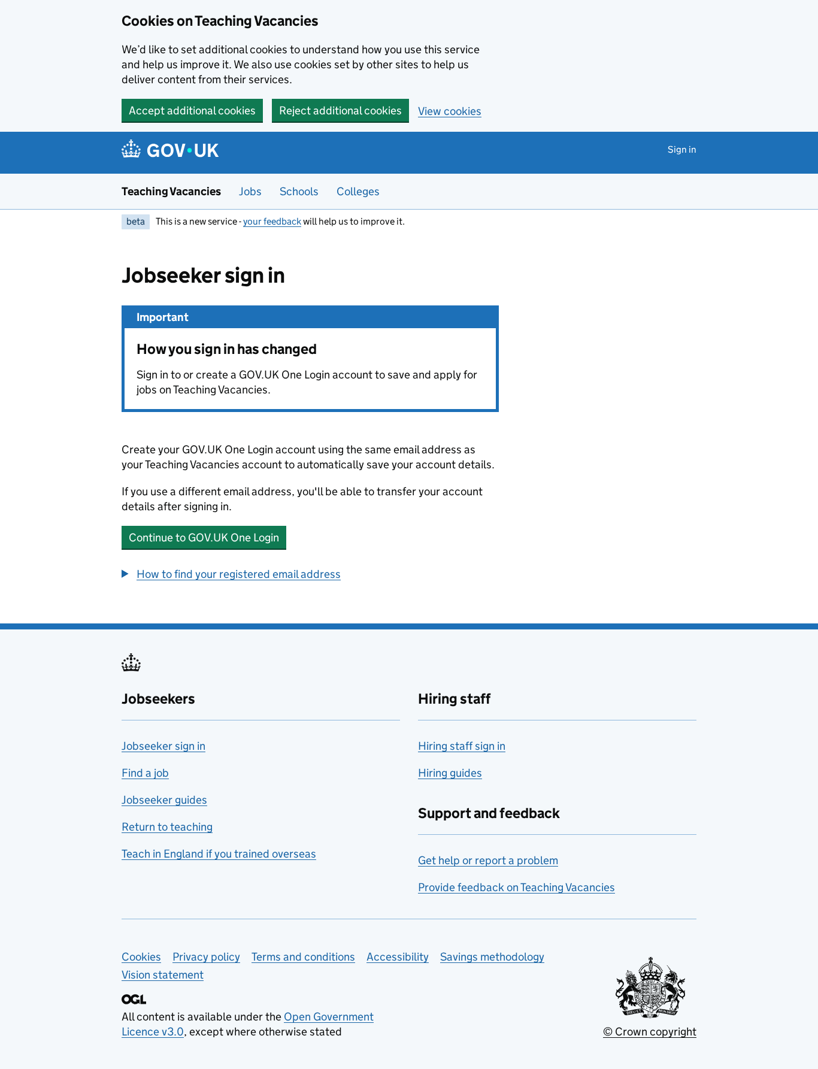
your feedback (272, 221)
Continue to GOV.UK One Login (204, 537)
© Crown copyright (649, 1031)
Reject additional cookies (340, 110)
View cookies (449, 111)
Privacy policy (206, 957)
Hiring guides (450, 773)
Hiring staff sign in (461, 746)
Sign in (682, 149)
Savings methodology (492, 957)
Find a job (145, 773)
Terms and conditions (303, 957)
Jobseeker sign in (163, 746)
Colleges (358, 191)
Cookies (141, 957)
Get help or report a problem (488, 860)
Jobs (250, 191)
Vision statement (163, 975)
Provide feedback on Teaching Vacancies (516, 887)
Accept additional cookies (192, 110)
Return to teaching (167, 827)
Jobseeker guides (164, 800)
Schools (299, 191)
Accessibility (397, 957)
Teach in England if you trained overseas (219, 854)
